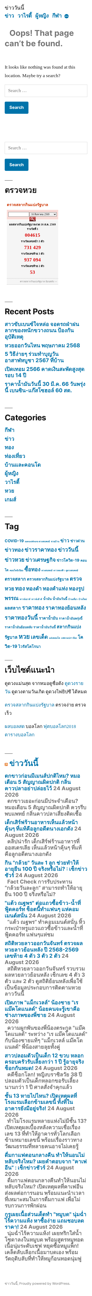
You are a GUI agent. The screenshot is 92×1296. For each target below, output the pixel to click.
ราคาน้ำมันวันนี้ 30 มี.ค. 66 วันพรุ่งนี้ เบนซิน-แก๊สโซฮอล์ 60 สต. (45, 387)
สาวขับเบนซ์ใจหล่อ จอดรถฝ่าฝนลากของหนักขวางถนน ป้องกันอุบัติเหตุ (42, 330)
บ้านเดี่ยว (72, 599)
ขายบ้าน (55, 541)
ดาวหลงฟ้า (59, 570)
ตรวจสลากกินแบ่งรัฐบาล (48, 579)
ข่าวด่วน (77, 540)
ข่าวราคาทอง (41, 549)
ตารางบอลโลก (19, 735)
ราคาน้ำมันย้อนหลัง (18, 627)
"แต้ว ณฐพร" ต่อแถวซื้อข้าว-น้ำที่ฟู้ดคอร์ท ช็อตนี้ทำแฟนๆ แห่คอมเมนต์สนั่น (43, 909)
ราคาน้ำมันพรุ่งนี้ (70, 618)
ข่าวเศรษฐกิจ (40, 559)
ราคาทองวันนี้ (21, 617)
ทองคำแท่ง (55, 588)
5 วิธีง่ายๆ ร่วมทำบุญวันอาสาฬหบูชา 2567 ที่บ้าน (34, 357)
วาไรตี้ (25, 15)
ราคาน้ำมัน (48, 618)
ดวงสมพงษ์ (47, 570)
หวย (9, 490)
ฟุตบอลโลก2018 (59, 726)
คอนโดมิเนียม (16, 570)
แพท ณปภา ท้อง (69, 638)
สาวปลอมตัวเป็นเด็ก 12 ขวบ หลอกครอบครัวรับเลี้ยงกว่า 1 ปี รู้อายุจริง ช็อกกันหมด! (44, 1061)
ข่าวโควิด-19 (68, 560)
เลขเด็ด (39, 637)
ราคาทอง (33, 607)
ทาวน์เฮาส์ (25, 599)
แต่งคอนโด (54, 638)
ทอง (9, 447)
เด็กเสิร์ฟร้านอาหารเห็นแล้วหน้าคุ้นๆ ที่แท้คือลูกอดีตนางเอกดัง (41, 825)
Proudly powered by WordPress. (44, 1284)
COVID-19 (14, 540)
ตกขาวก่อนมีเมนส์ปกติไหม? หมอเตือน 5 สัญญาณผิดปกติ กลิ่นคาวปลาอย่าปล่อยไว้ (42, 782)
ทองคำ (34, 588)
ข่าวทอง (14, 549)
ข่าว (9, 15)
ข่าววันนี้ (14, 7)
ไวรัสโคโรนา (29, 646)
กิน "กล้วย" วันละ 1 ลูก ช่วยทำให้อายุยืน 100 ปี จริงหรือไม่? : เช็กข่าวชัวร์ (46, 868)
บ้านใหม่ (83, 599)
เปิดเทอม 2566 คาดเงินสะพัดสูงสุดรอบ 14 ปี (45, 372)
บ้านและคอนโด (23, 464)
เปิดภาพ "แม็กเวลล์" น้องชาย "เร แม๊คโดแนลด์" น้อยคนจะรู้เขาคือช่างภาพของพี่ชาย (42, 1008)
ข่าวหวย (14, 559)
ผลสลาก (13, 608)
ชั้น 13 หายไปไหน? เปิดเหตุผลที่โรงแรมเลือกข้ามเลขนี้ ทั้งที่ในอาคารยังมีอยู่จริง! (41, 1102)
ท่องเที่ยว (15, 456)
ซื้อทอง (32, 569)
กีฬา (57, 15)
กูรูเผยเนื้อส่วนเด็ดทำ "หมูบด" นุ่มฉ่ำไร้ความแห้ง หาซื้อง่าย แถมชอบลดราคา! (45, 1220)
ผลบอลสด (15, 726)
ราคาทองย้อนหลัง (66, 607)
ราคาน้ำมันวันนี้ (44, 627)
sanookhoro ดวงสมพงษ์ (37, 541)
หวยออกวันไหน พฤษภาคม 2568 (42, 345)
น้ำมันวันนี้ (60, 599)
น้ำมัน (47, 599)
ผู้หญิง (42, 15)
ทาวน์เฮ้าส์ (36, 599)
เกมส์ (10, 499)
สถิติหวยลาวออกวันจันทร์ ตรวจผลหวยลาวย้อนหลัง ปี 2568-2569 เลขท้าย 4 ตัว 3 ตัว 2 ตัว (44, 949)
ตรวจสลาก (15, 579)
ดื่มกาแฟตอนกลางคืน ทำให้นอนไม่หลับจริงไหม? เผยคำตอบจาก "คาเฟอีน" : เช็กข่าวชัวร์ (46, 1161)
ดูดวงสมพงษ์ (72, 570)
